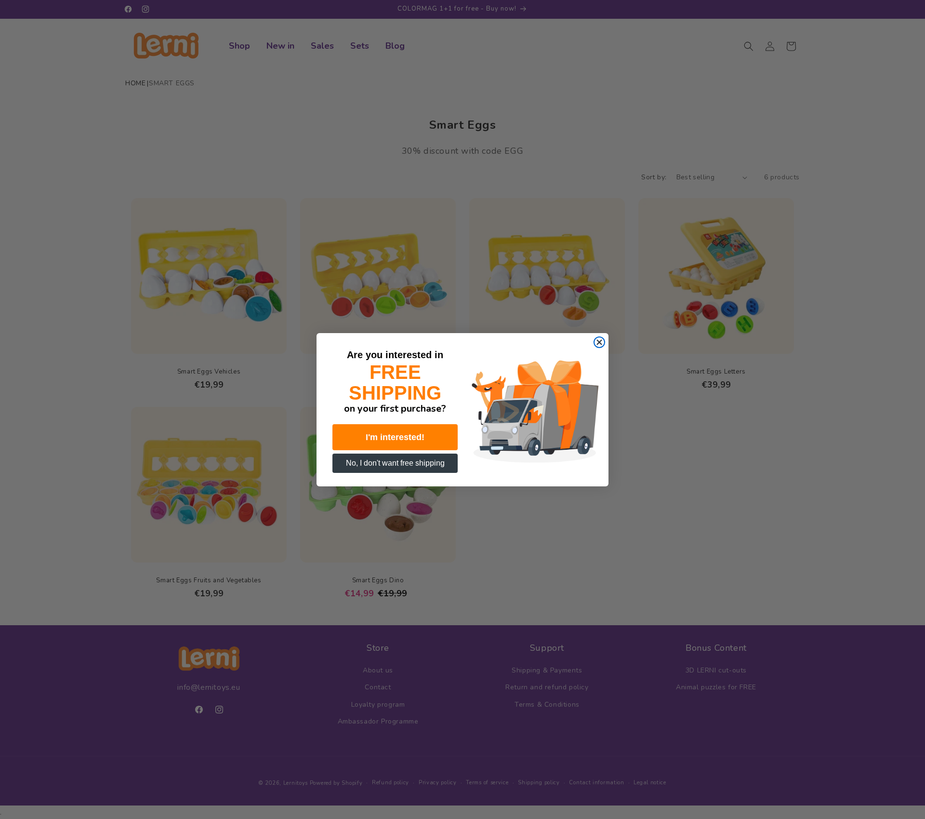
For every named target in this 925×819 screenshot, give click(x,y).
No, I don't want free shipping (395, 463)
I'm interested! (395, 437)
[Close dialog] (599, 342)
